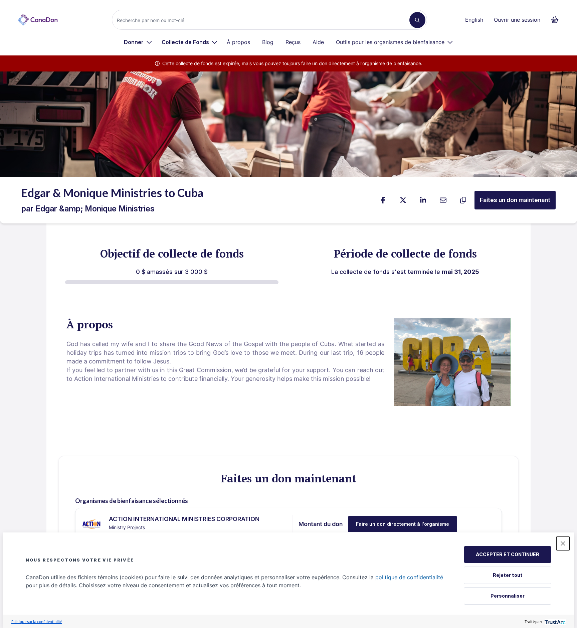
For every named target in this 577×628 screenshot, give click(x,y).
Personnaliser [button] (508, 596)
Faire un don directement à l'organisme (402, 524)
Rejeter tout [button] (508, 575)
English (474, 19)
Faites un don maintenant (515, 199)
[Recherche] (417, 20)
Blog (267, 42)
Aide (318, 42)
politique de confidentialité (409, 577)
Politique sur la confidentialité (36, 621)
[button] (563, 543)
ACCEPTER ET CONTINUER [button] (507, 554)
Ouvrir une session (517, 19)
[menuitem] (138, 42)
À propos (238, 42)
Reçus (293, 42)
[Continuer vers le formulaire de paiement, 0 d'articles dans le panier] (557, 19)
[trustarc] (554, 621)
